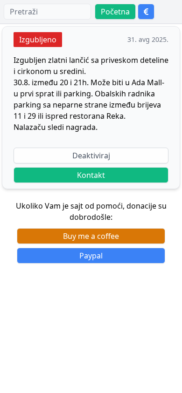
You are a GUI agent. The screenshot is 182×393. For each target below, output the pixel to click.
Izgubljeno (37, 39)
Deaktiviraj (91, 155)
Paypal (91, 256)
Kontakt (91, 175)
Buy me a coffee (91, 236)
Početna (115, 12)
